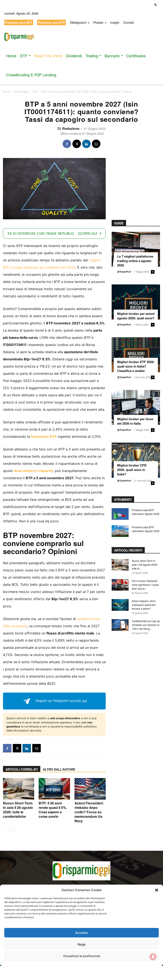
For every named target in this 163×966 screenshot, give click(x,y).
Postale (98, 22)
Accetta (81, 933)
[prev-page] (5, 829)
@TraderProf (124, 271)
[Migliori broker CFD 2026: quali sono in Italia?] (136, 460)
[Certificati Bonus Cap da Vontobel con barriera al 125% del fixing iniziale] (120, 625)
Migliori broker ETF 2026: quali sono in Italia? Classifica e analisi (136, 366)
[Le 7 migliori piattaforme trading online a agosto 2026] (136, 249)
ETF (23, 55)
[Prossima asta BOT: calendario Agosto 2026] (120, 514)
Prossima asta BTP (51, 22)
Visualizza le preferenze (81, 956)
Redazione (70, 128)
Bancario (112, 55)
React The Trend (48, 55)
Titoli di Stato (21, 91)
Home (11, 55)
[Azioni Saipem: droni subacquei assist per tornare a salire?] (120, 605)
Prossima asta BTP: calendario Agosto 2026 (145, 529)
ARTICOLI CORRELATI (22, 769)
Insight (114, 22)
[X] (76, 144)
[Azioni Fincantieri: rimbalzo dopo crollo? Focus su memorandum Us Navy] (90, 788)
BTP (35, 91)
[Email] (96, 144)
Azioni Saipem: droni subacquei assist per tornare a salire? (144, 604)
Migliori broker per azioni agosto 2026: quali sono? (136, 315)
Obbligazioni (78, 22)
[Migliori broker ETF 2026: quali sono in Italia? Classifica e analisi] (136, 354)
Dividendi (74, 55)
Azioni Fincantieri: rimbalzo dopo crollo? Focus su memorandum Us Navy (89, 812)
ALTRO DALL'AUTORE (59, 769)
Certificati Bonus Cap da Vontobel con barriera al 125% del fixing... (146, 624)
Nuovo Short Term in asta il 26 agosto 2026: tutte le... (145, 564)
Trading (92, 55)
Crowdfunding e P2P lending (31, 74)
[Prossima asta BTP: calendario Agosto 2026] (120, 531)
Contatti (128, 22)
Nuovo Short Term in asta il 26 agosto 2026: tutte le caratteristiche (18, 810)
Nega (81, 944)
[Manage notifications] (153, 956)
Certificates (136, 55)
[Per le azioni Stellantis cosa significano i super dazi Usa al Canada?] (120, 585)
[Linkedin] (86, 144)
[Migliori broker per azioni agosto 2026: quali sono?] (136, 301)
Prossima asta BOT (18, 22)
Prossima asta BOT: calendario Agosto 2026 (145, 512)
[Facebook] (67, 144)
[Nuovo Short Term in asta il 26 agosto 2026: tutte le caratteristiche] (18, 788)
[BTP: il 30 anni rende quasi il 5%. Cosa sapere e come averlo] (54, 788)
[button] (157, 890)
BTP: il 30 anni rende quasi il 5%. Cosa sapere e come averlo (53, 810)
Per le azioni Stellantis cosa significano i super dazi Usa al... (145, 584)
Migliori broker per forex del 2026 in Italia (135, 421)
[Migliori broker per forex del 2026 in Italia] (136, 407)
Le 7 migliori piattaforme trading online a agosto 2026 (135, 261)
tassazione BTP (44, 436)
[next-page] (12, 829)
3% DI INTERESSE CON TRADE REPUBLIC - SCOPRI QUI (52, 233)
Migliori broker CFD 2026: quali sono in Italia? (131, 469)
